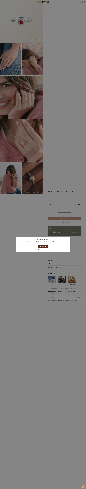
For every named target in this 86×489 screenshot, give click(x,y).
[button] (43, 249)
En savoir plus (53, 243)
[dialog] (43, 244)
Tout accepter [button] (43, 246)
